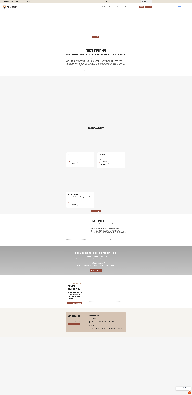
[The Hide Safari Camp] (111, 132)
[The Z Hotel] (80, 132)
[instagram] (109, 2)
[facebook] (106, 2)
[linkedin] (111, 2)
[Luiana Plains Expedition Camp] (80, 172)
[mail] (113, 2)
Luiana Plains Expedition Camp (73, 194)
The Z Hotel (70, 154)
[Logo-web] (9, 5)
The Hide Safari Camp (102, 154)
